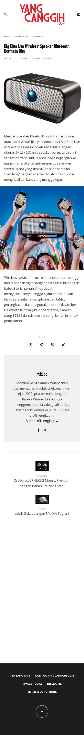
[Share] (20, 344)
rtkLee (7, 58)
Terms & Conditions (42, 691)
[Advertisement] (42, 603)
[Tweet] (30, 344)
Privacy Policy (31, 683)
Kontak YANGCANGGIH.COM (54, 675)
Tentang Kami (20, 675)
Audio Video (21, 58)
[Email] (52, 344)
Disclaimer (55, 683)
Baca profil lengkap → (42, 420)
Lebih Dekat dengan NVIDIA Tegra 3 (42, 511)
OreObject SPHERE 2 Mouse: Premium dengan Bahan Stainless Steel (42, 481)
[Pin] (41, 344)
